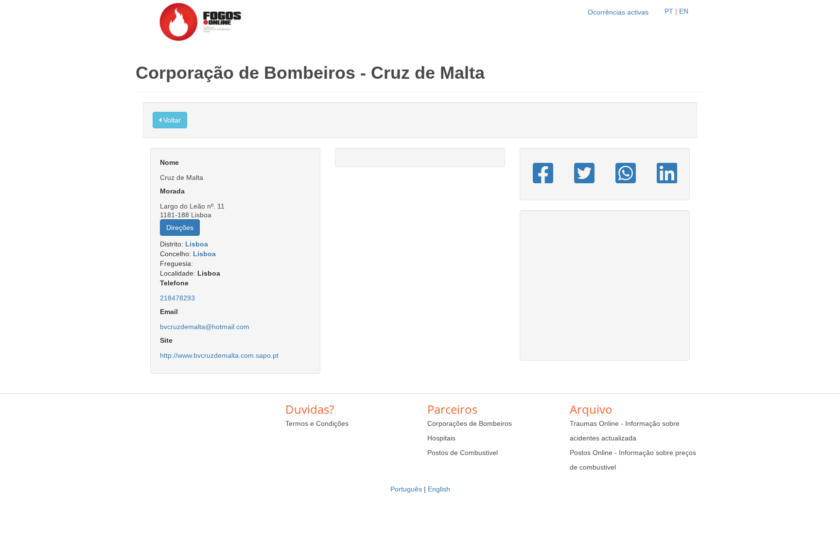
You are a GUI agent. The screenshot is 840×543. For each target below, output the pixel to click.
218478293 (177, 298)
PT (669, 11)
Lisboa (196, 244)
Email (169, 311)
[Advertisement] (604, 290)
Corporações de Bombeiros (469, 423)
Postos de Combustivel (462, 452)
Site (166, 340)
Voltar (171, 120)
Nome (169, 162)
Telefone (174, 283)
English (439, 489)
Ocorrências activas (618, 12)
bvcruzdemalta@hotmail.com (204, 327)
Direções (179, 227)
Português (406, 489)
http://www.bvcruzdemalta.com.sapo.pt (219, 355)
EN (683, 11)
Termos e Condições (317, 423)
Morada (172, 191)
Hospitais (441, 438)
